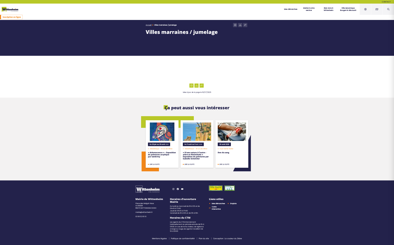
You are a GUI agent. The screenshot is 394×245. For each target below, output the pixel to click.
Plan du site (204, 238)
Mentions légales (159, 238)
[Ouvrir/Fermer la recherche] (388, 9)
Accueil (148, 25)
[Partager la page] (245, 25)
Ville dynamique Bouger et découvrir (348, 9)
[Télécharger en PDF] (240, 25)
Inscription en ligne (12, 17)
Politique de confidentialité (183, 238)
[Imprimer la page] (235, 25)
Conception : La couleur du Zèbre (227, 238)
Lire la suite (155, 164)
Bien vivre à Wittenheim (328, 9)
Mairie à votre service (308, 9)
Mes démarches (290, 9)
